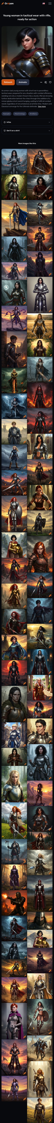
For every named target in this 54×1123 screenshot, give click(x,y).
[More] (41, 82)
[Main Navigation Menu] (49, 4)
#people (6, 114)
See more (42, 106)
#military (33, 114)
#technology (20, 114)
